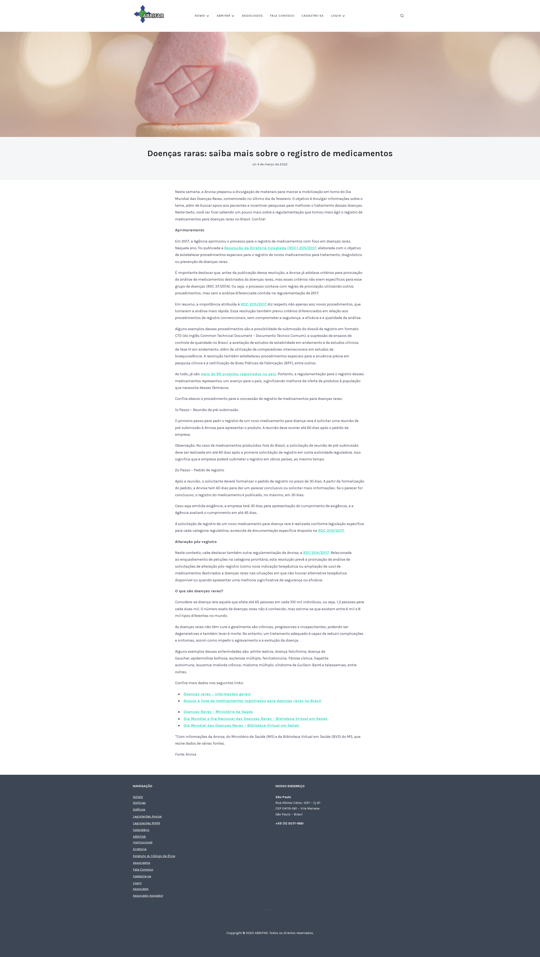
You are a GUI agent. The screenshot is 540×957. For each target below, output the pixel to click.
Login (336, 15)
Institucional (143, 842)
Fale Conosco (282, 15)
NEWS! (200, 15)
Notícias (139, 803)
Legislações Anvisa (147, 816)
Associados (252, 15)
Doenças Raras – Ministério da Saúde (218, 711)
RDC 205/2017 (254, 304)
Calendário (141, 830)
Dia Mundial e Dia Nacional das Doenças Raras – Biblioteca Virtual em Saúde (255, 718)
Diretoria (139, 849)
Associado (140, 889)
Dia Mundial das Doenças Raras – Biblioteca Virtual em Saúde (241, 725)
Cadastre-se (313, 15)
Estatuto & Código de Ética (154, 856)
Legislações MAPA (146, 823)
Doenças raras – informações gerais (217, 694)
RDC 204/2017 (316, 552)
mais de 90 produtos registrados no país (238, 374)
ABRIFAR (223, 15)
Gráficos (139, 809)
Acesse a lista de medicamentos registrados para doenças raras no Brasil (252, 700)
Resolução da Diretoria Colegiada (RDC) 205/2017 (270, 248)
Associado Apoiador (148, 896)
